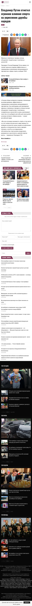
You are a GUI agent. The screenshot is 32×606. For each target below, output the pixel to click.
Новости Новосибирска (21, 580)
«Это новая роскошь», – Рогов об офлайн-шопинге (13, 344)
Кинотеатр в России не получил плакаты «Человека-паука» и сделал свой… (18, 504)
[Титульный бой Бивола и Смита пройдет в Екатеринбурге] (4, 80)
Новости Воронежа (21, 582)
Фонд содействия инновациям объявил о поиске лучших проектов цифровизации (24, 160)
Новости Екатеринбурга (10, 582)
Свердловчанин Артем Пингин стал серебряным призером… (17, 87)
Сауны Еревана (13, 587)
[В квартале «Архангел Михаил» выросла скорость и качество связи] (9, 193)
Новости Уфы (18, 583)
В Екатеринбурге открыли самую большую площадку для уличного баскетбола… (18, 441)
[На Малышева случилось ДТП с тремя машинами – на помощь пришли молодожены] (16, 428)
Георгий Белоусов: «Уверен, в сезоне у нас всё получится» (7, 159)
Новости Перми (26, 584)
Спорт (3, 24)
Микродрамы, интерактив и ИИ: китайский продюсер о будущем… (18, 454)
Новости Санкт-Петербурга (8, 579)
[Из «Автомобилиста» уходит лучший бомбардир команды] (4, 541)
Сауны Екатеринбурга (22, 587)
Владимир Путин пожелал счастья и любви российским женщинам (19, 398)
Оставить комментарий (8, 244)
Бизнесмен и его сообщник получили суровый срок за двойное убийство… (19, 547)
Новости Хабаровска (6, 584)
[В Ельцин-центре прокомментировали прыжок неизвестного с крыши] (4, 392)
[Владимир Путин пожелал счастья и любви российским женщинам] (4, 399)
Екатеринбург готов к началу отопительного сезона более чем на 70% (19, 554)
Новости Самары (26, 583)
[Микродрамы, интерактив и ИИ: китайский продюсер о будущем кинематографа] (4, 455)
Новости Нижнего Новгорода (7, 586)
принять (27, 602)
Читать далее (16, 604)
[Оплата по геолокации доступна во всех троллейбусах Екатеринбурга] (4, 498)
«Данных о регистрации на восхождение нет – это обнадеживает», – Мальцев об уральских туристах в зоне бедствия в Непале (14, 330)
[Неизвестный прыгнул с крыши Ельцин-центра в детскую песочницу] (4, 492)
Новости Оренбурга (20, 579)
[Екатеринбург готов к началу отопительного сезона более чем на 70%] (4, 555)
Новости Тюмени (11, 580)
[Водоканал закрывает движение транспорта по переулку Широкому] (4, 406)
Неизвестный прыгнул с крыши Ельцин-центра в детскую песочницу (19, 491)
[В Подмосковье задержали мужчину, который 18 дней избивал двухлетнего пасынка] (16, 378)
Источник (4, 142)
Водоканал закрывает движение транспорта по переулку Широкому (19, 405)
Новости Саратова (9, 583)
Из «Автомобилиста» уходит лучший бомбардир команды (17, 540)
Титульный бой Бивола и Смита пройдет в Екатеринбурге (18, 80)
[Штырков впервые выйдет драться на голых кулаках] (23, 193)
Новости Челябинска (17, 584)
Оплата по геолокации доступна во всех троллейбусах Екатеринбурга (18, 497)
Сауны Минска (18, 586)
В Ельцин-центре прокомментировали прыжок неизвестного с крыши (19, 391)
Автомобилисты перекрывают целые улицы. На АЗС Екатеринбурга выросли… (20, 448)
